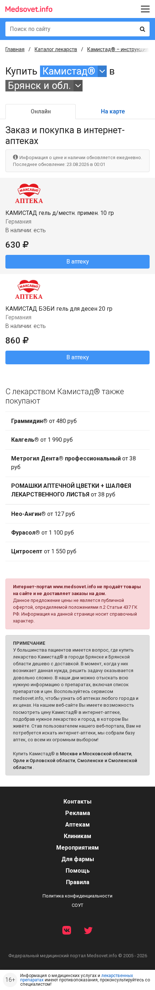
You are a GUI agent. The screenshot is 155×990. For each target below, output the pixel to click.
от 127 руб (43, 513)
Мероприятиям (77, 847)
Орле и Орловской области (44, 760)
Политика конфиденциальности (77, 896)
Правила (77, 882)
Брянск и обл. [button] (39, 85)
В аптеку (77, 261)
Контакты (77, 801)
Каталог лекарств (56, 49)
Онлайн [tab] (41, 111)
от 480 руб (44, 421)
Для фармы (77, 859)
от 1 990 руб (42, 439)
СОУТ (77, 905)
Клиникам (77, 836)
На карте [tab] (113, 111)
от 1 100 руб (42, 532)
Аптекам (77, 824)
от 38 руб (73, 463)
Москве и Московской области (95, 753)
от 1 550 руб (43, 551)
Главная (15, 49)
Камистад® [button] (69, 71)
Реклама (77, 813)
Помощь (78, 870)
